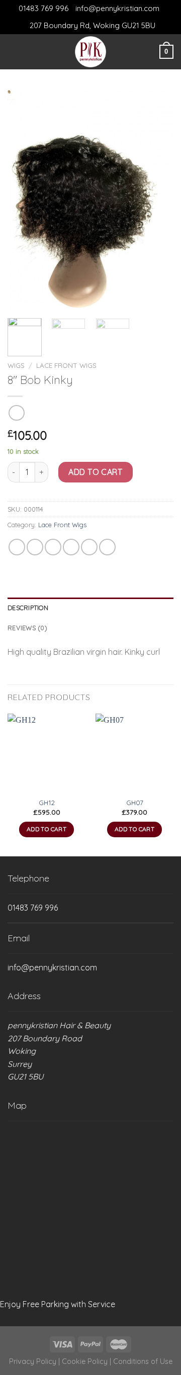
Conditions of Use (142, 1361)
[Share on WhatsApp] (17, 547)
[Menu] (14, 51)
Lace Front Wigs (66, 365)
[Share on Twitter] (53, 547)
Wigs (16, 365)
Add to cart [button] (46, 829)
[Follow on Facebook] (30, 51)
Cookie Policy (85, 1361)
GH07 (134, 802)
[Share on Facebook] (35, 547)
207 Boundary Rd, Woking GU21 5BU (92, 25)
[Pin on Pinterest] (89, 547)
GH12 (47, 802)
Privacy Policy (32, 1361)
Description (28, 608)
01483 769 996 (43, 8)
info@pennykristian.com (117, 8)
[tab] (90, 608)
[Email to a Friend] (71, 547)
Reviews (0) (27, 628)
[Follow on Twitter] (43, 51)
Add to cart (95, 472)
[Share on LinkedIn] (107, 547)
